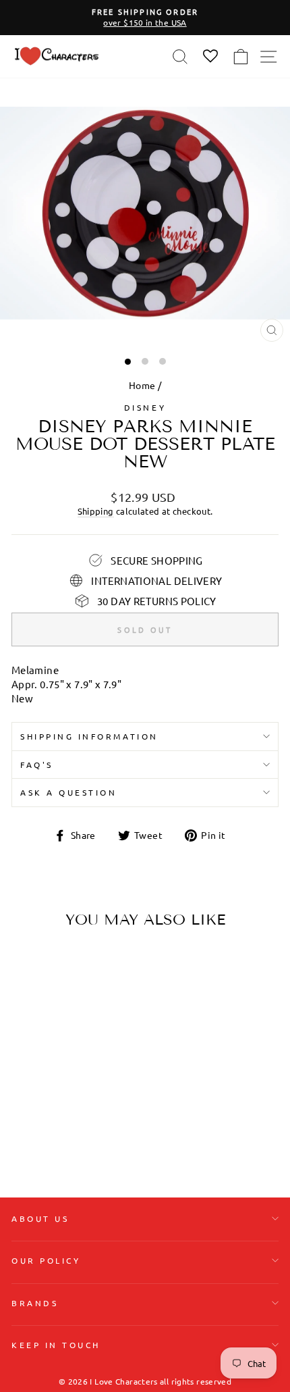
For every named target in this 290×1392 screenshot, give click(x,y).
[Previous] (27, 1024)
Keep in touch (55, 1344)
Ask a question (68, 792)
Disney (145, 407)
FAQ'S (36, 764)
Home (142, 385)
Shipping (96, 511)
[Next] (98, 1024)
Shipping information (89, 736)
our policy (45, 1260)
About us (40, 1218)
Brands (34, 1302)
